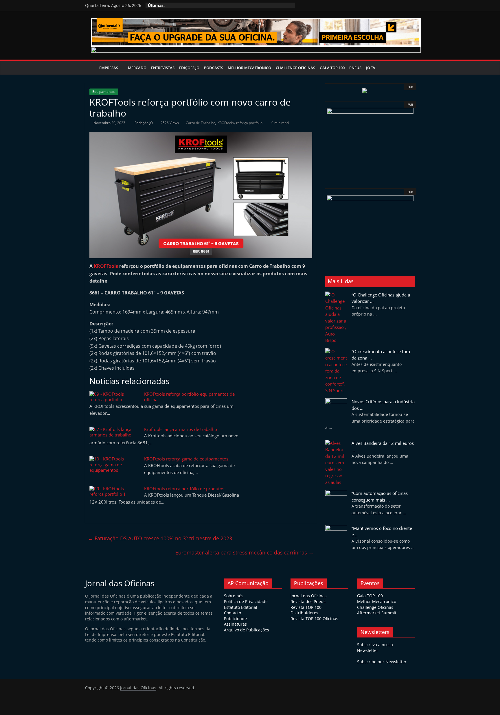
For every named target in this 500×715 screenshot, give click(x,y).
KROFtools (226, 122)
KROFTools (106, 266)
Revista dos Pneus (308, 601)
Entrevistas (162, 67)
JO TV (370, 67)
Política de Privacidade (246, 601)
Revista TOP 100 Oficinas (314, 618)
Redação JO (144, 122)
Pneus (355, 67)
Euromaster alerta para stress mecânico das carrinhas (244, 552)
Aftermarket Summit (376, 613)
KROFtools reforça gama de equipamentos (186, 459)
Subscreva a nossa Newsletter (375, 647)
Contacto (232, 613)
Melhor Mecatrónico (249, 67)
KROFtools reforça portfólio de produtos (184, 488)
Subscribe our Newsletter (382, 661)
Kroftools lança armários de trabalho (180, 429)
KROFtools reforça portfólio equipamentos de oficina (189, 397)
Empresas (108, 67)
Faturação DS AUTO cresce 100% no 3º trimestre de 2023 (160, 538)
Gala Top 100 (332, 67)
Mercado (137, 67)
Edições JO (189, 67)
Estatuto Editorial (240, 607)
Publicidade (235, 618)
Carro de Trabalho (200, 122)
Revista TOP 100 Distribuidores (306, 610)
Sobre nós (233, 595)
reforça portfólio (249, 122)
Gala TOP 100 (370, 595)
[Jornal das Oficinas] (91, 68)
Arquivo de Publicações (246, 630)
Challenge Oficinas (295, 67)
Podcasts (213, 67)
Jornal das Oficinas (309, 595)
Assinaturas (235, 624)
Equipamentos (103, 91)
